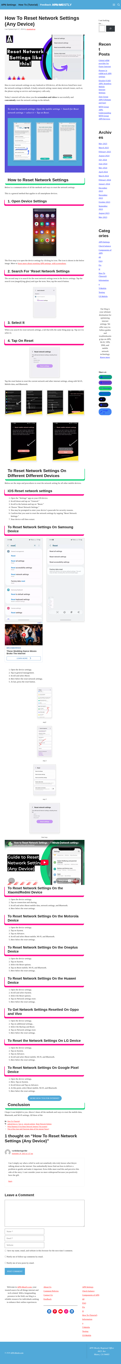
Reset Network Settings (44, 1124)
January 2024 (104, 184)
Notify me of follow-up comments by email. (25, 1257)
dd (100, 257)
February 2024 (105, 180)
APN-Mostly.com (24, 1287)
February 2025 (105, 152)
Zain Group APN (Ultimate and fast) (105, 100)
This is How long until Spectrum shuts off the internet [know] (28, 1129)
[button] (118, 4)
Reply (10, 1181)
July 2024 (103, 160)
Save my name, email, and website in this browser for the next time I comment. (40, 1251)
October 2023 (104, 202)
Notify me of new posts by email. (20, 1263)
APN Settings (8, 4)
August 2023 (104, 213)
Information (104, 280)
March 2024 (104, 176)
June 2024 (103, 164)
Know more (105, 357)
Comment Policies (51, 1291)
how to (21, 1124)
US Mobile (103, 296)
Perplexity (106, 383)
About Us (47, 1287)
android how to (12, 1124)
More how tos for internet (44, 1098)
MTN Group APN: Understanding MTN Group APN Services (105, 113)
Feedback (45, 4)
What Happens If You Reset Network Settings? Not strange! (27, 1126)
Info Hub (58, 4)
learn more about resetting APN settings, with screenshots (42, 263)
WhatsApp (106, 388)
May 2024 (103, 168)
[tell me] (110, 29)
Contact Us (48, 1295)
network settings (29, 1124)
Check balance (105, 246)
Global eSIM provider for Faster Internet (105, 63)
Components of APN (90, 1295)
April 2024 (103, 172)
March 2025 (104, 148)
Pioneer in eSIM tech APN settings (105, 73)
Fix (100, 265)
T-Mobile (102, 288)
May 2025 (103, 144)
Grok (105, 405)
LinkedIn (106, 394)
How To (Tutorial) (28, 4)
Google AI (105, 412)
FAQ (100, 261)
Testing (102, 292)
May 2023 (103, 217)
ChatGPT (106, 377)
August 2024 (104, 156)
